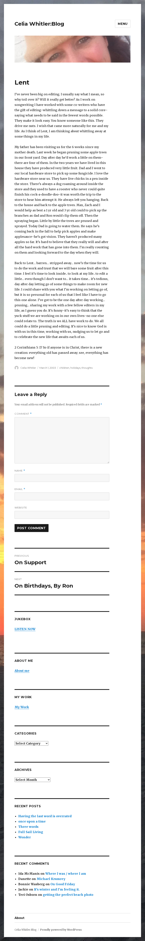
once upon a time (32, 821)
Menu (123, 24)
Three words (28, 827)
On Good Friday (62, 884)
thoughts (87, 367)
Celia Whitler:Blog (39, 24)
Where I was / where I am (65, 873)
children (64, 367)
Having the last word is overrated (45, 816)
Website (21, 507)
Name (20, 470)
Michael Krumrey (51, 879)
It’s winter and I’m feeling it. (56, 889)
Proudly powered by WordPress (61, 929)
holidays (75, 367)
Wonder (24, 837)
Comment (23, 413)
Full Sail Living (30, 832)
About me (22, 671)
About (19, 918)
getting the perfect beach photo (68, 895)
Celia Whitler (28, 367)
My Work (22, 707)
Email (20, 489)
